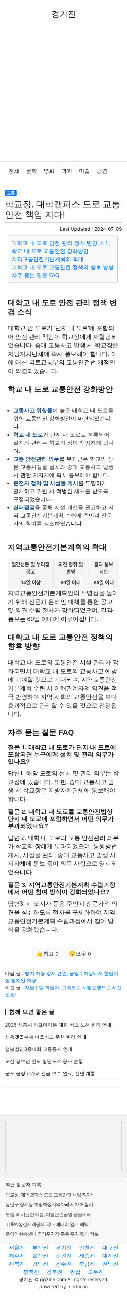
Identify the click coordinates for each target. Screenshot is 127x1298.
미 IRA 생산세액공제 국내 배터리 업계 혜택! (47, 1224)
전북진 (17, 1263)
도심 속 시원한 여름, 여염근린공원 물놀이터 (48, 1214)
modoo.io (77, 1286)
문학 (31, 171)
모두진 (96, 1271)
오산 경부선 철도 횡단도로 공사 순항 (44, 1061)
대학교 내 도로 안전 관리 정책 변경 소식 (61, 242)
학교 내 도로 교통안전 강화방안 (50, 251)
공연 (102, 171)
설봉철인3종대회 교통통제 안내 (38, 1049)
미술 (84, 171)
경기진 (64, 1247)
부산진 (40, 1247)
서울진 (17, 1247)
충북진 (31, 1271)
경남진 (40, 1263)
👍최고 (47, 953)
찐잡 (75, 1271)
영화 (49, 171)
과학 (66, 171)
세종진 (87, 1255)
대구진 (110, 1247)
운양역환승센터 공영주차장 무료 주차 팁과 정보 (52, 1234)
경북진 (54, 1271)
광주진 (64, 1263)
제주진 (17, 1255)
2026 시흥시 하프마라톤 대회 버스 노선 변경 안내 (58, 1025)
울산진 (40, 1255)
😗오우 (80, 953)
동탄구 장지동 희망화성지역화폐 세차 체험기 (49, 1204)
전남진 (110, 1263)
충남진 (87, 1263)
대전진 (110, 1255)
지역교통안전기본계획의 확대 (48, 259)
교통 (11, 192)
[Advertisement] (63, 95)
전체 (13, 171)
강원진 (64, 1255)
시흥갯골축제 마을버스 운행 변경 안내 (45, 1037)
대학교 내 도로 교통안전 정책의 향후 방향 (63, 267)
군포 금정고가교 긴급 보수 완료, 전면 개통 (50, 1073)
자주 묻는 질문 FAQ (35, 275)
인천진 (87, 1247)
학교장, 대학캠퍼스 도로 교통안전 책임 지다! (48, 1194)
